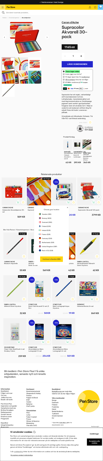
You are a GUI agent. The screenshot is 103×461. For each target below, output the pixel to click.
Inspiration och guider (9, 406)
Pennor (5, 17)
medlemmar (85, 77)
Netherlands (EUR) (48, 242)
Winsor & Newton (32, 421)
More (65, 141)
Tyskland (55, 414)
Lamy (28, 415)
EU (53, 418)
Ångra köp (5, 427)
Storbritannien (57, 416)
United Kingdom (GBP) (49, 246)
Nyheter (29, 404)
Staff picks (30, 406)
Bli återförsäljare (7, 410)
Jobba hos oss (6, 397)
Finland (54, 405)
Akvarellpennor (26, 17)
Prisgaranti (5, 419)
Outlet (28, 402)
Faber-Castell (31, 417)
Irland (54, 409)
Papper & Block (32, 398)
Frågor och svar (6, 393)
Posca (28, 419)
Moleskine (30, 423)
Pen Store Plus (6, 404)
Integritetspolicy (7, 425)
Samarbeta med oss (8, 408)
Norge (54, 400)
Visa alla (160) (31, 425)
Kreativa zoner (6, 417)
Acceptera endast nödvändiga (22, 455)
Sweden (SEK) (46, 214)
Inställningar (94, 434)
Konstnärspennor (14, 17)
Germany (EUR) (47, 238)
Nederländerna (57, 411)
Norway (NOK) (46, 218)
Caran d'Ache (70, 22)
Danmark (55, 402)
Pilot (28, 413)
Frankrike (55, 407)
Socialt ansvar (6, 414)
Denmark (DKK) (47, 222)
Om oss (3, 395)
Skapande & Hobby (33, 393)
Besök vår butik (6, 400)
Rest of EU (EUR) (47, 250)
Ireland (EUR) (46, 230)
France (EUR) (46, 234)
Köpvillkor (4, 423)
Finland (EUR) (46, 226)
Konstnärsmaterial (33, 391)
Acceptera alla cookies (94, 442)
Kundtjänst (5, 391)
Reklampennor (6, 412)
